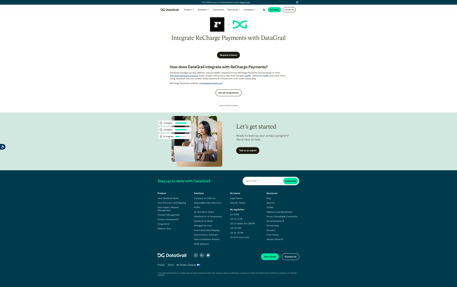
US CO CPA (235, 228)
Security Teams (237, 202)
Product (188, 9)
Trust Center (273, 234)
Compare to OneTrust (205, 198)
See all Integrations (228, 92)
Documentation (274, 221)
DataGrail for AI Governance (208, 216)
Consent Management (168, 214)
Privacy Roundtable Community (282, 216)
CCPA (265, 75)
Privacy (161, 264)
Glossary (271, 230)
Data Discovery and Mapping (172, 202)
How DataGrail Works (168, 198)
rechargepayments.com (211, 83)
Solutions (202, 9)
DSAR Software (201, 244)
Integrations (163, 223)
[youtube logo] (208, 255)
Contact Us (289, 10)
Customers (218, 9)
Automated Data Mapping (206, 230)
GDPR (248, 75)
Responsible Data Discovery (207, 202)
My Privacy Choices (186, 264)
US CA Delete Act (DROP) (242, 223)
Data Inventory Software (206, 234)
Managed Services (203, 225)
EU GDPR (234, 214)
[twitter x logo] (196, 255)
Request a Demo (228, 55)
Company (248, 9)
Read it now (245, 2)
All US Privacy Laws (239, 237)
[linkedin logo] (202, 255)
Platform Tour (164, 228)
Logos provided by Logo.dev (228, 105)
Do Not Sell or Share (204, 212)
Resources (233, 9)
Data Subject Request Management (168, 209)
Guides (270, 207)
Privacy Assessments (168, 219)
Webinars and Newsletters (279, 212)
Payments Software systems (184, 75)
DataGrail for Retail (203, 221)
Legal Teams (236, 198)
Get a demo (274, 10)
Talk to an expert (247, 150)
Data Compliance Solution (207, 239)
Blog (269, 198)
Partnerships (273, 225)
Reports (270, 202)
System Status (274, 239)
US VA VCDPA (236, 232)
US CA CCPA (236, 219)
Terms (171, 264)
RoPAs (197, 207)
